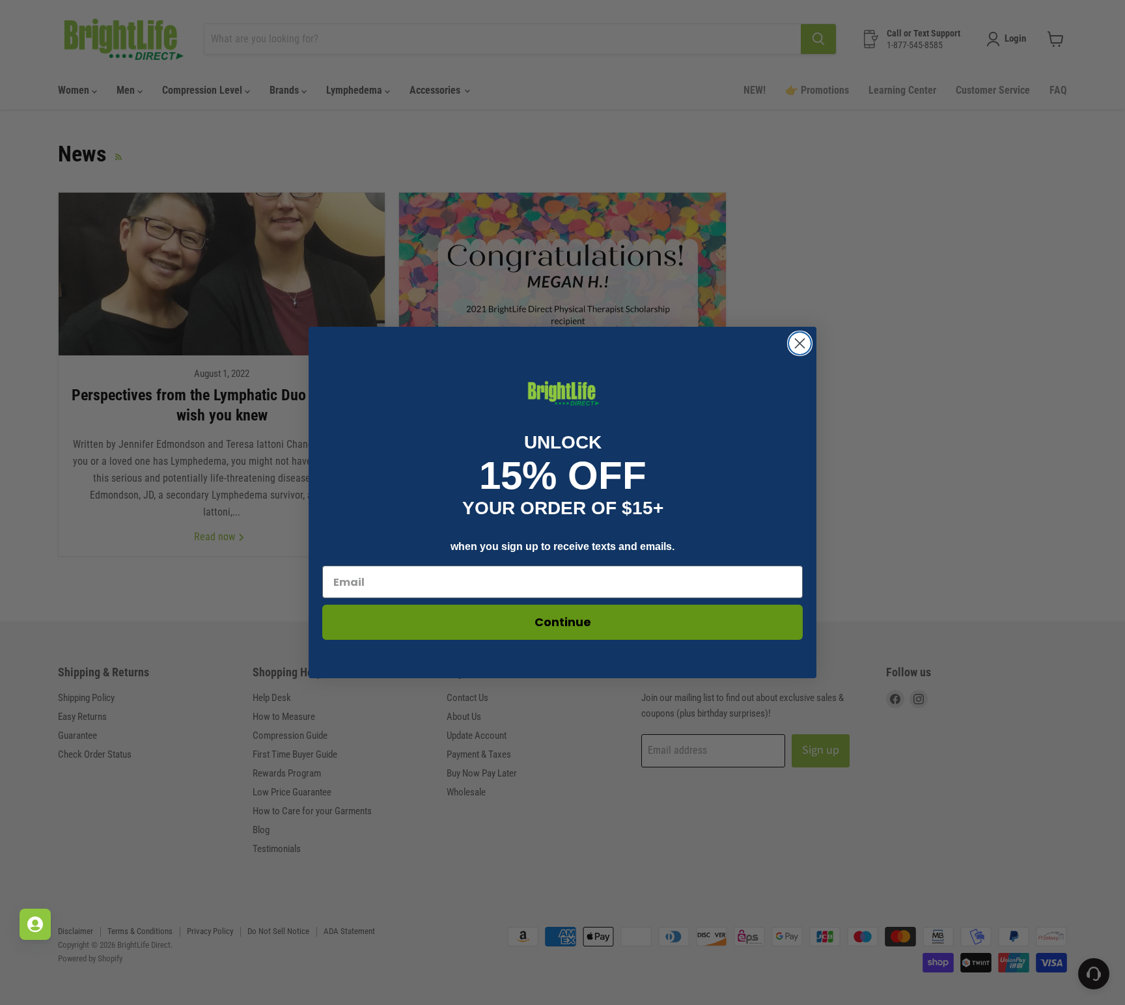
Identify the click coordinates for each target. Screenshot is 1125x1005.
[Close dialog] (799, 343)
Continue (563, 622)
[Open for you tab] (35, 924)
